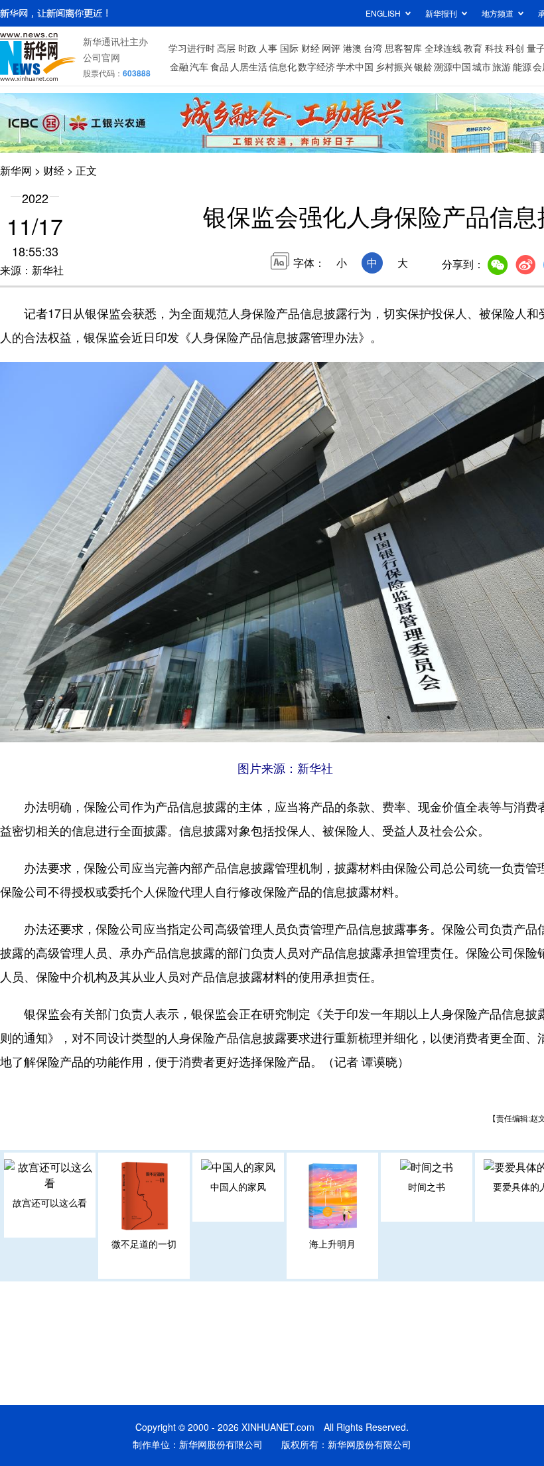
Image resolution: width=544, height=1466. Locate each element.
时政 (247, 47)
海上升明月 (332, 1243)
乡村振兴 (394, 66)
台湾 (373, 47)
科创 (515, 47)
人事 (268, 47)
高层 (226, 47)
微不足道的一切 (143, 1243)
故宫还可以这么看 (50, 1202)
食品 (219, 66)
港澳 (352, 47)
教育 (473, 47)
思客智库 (403, 47)
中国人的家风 (238, 1186)
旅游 (501, 66)
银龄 (423, 66)
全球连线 (443, 47)
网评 (331, 47)
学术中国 (355, 66)
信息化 (283, 66)
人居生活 (248, 66)
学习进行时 (192, 47)
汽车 (199, 66)
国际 (289, 47)
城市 (481, 66)
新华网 (16, 170)
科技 (494, 47)
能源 (522, 66)
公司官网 (101, 57)
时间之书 (426, 1186)
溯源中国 (452, 66)
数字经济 (316, 66)
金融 (179, 66)
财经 (310, 47)
